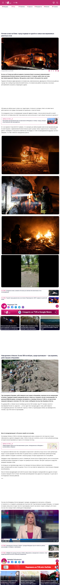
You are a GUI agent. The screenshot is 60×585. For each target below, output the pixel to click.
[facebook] (51, 71)
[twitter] (53, 71)
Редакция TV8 (12, 304)
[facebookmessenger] (49, 71)
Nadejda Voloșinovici (14, 559)
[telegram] (55, 71)
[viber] (58, 71)
